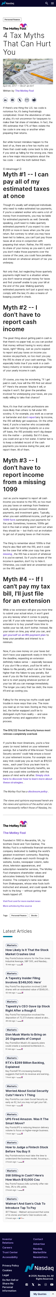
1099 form (9, 519)
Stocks (34, 915)
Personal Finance (12, 19)
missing (7, 553)
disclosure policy (37, 791)
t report (31, 417)
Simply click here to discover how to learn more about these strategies (27, 779)
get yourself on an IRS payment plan (24, 634)
